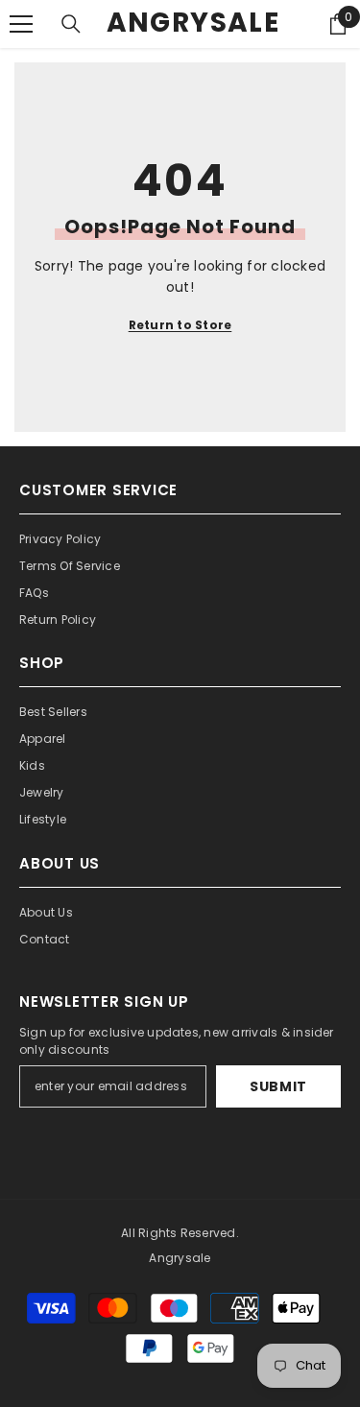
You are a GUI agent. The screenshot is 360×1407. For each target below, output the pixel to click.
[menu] (21, 24)
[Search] (71, 24)
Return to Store (180, 325)
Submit (278, 1086)
